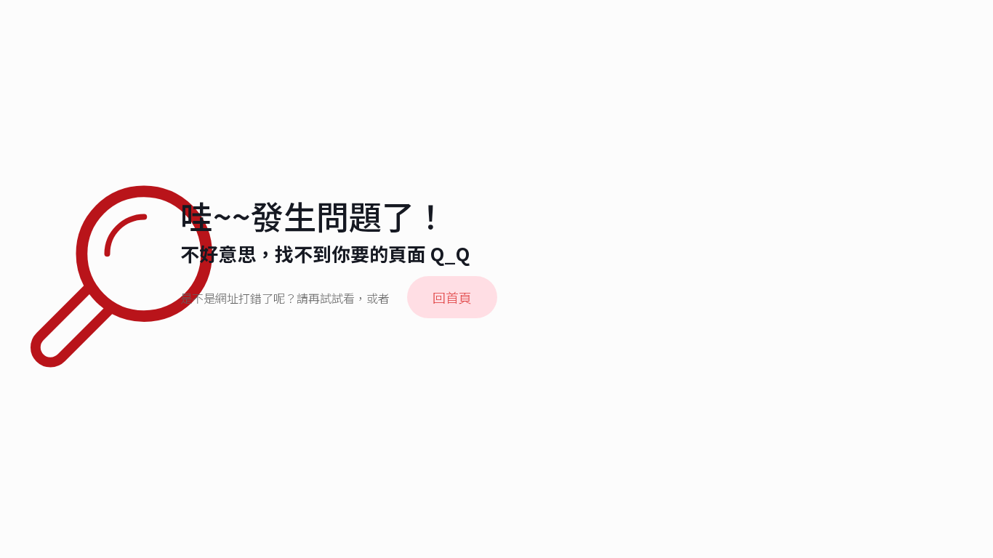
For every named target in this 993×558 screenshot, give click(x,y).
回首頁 (452, 297)
